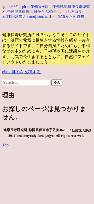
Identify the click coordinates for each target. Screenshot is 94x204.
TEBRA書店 (16, 17)
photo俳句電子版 (35, 7)
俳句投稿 (59, 7)
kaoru (31, 17)
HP (52, 17)
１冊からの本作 (43, 12)
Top (5, 145)
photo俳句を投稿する (21, 72)
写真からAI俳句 (71, 17)
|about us (41, 17)
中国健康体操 (18, 12)
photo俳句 (11, 7)
